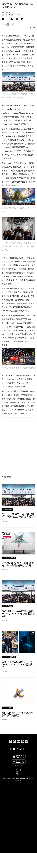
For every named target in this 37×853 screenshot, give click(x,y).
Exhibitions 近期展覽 (9, 558)
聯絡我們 (18, 770)
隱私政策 (18, 774)
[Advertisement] (18, 442)
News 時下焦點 (7, 510)
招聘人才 (18, 772)
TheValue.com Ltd (21, 778)
